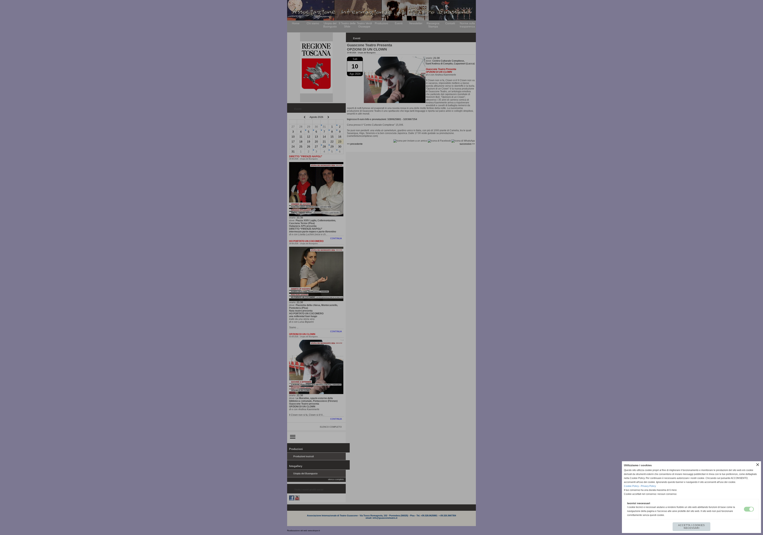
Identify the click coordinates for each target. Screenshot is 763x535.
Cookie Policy (631, 486)
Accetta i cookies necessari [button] (691, 526)
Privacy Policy (648, 486)
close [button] (757, 464)
